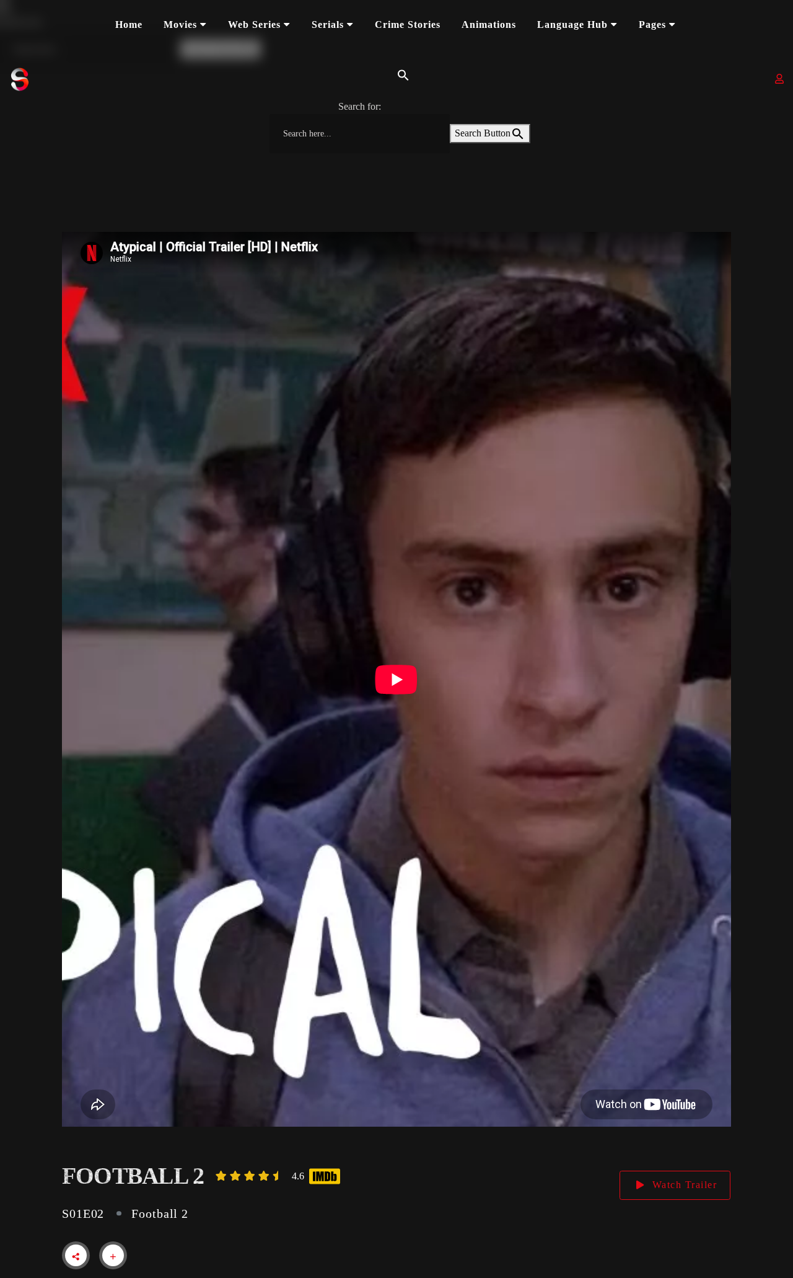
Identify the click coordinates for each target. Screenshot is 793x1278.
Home (128, 24)
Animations (489, 24)
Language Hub (572, 24)
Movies (180, 24)
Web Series (254, 24)
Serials (328, 24)
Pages (652, 24)
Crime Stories (407, 24)
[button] (400, 74)
